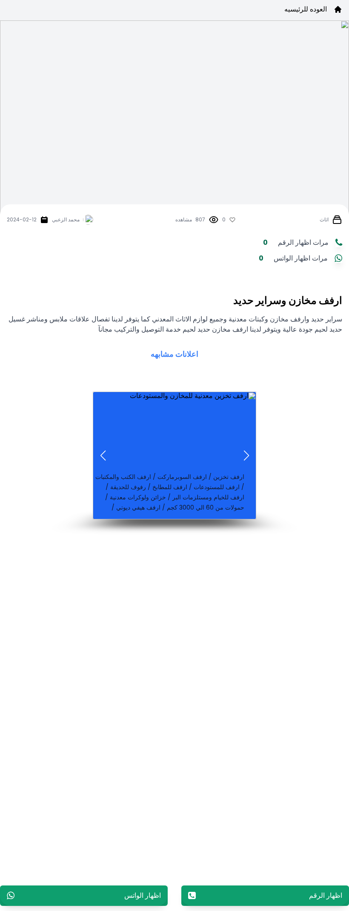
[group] (174, 455)
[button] (246, 455)
